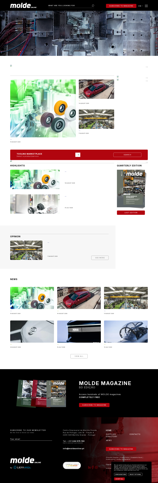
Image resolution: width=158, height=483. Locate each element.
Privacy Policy (124, 457)
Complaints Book (136, 457)
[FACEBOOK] (93, 467)
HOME (109, 430)
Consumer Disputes (112, 457)
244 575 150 (78, 441)
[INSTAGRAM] (96, 467)
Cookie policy (110, 459)
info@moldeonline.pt (73, 448)
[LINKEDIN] (89, 467)
